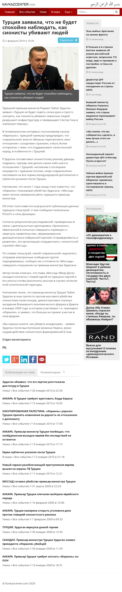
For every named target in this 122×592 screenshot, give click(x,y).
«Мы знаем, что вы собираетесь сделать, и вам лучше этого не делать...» (100, 139)
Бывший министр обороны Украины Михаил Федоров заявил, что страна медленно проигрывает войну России (100, 113)
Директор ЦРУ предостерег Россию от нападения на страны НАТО (100, 87)
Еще (68, 12)
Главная (10, 12)
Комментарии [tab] (52, 372)
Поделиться (67, 40)
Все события (27, 12)
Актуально (94, 208)
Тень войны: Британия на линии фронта (100, 35)
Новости (92, 23)
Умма (43, 12)
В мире (55, 12)
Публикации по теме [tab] (20, 372)
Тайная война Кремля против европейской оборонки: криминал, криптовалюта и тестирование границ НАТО (99, 183)
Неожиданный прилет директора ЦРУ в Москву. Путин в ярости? (101, 159)
